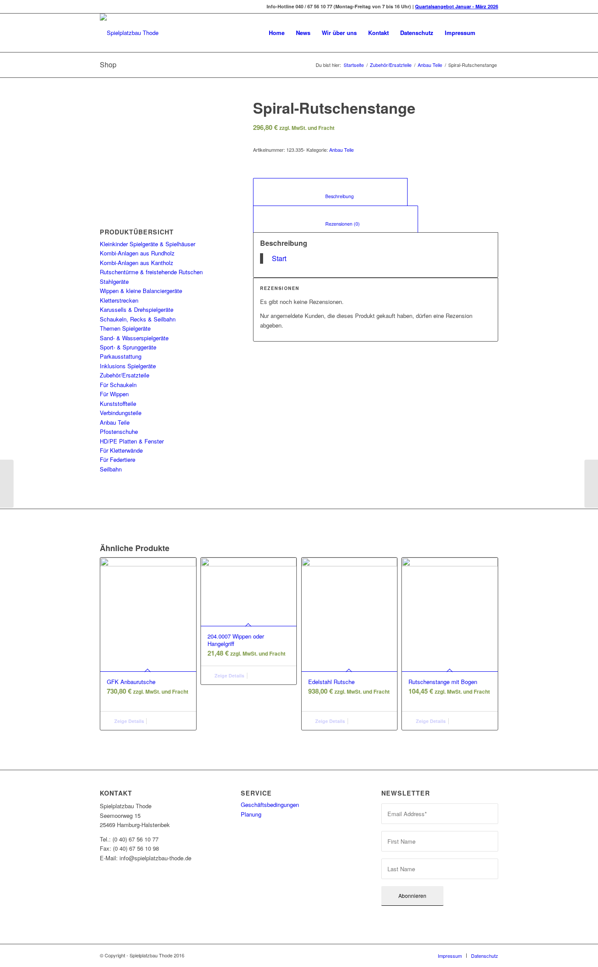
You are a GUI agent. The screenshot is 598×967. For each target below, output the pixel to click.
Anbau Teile (430, 65)
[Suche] (489, 33)
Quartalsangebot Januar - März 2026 (456, 6)
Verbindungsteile (120, 412)
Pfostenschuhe (119, 431)
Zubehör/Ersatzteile (391, 65)
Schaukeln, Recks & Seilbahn (138, 319)
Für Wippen (114, 394)
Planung (251, 814)
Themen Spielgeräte (125, 328)
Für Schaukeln (118, 385)
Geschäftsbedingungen (270, 804)
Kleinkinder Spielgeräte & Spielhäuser (147, 244)
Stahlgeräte (114, 281)
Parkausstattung (120, 356)
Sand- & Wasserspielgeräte (134, 338)
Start (279, 258)
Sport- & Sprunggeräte (128, 347)
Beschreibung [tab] (330, 196)
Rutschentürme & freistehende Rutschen (151, 272)
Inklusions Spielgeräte (128, 366)
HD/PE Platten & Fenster (132, 441)
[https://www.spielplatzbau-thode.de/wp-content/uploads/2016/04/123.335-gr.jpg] (165, 144)
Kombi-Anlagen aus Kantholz (136, 262)
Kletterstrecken (119, 300)
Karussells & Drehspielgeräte (136, 309)
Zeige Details (128, 721)
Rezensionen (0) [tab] (335, 223)
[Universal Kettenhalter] (591, 484)
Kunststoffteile (118, 403)
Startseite (354, 65)
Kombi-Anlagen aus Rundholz (137, 253)
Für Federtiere (117, 459)
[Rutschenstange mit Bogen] (7, 484)
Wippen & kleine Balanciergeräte (141, 290)
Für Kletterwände (121, 450)
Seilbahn (111, 469)
